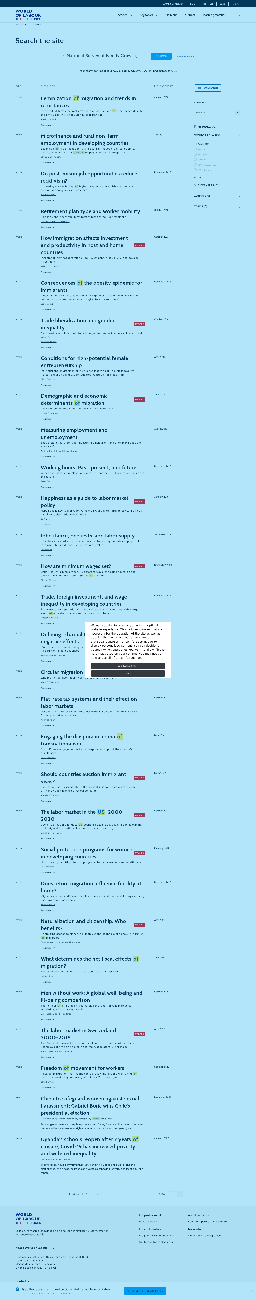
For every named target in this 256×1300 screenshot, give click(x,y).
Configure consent (128, 666)
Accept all (128, 673)
